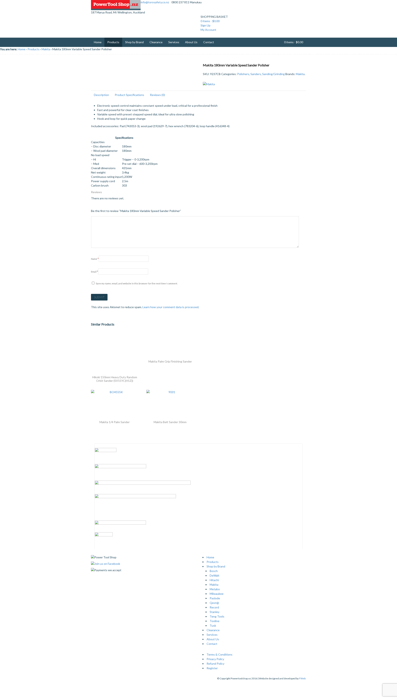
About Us (191, 42)
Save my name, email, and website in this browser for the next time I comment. (137, 283)
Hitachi (214, 580)
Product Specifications (129, 95)
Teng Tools (217, 616)
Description (101, 95)
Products (113, 42)
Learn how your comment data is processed (170, 307)
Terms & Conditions (219, 654)
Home (98, 42)
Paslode (215, 598)
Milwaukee (217, 593)
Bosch (214, 571)
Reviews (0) (157, 95)
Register (212, 668)
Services (173, 42)
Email (94, 271)
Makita (46, 49)
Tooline (214, 621)
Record (214, 607)
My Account (208, 29)
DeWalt (214, 575)
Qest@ (214, 602)
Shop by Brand (134, 42)
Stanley (214, 612)
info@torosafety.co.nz (155, 2)
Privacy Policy (215, 659)
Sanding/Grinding (273, 74)
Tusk (213, 625)
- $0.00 (210, 21)
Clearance (156, 42)
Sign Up (205, 25)
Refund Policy (215, 663)
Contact (208, 42)
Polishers (243, 74)
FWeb (302, 678)
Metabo (215, 589)
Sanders (255, 74)
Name (95, 258)
